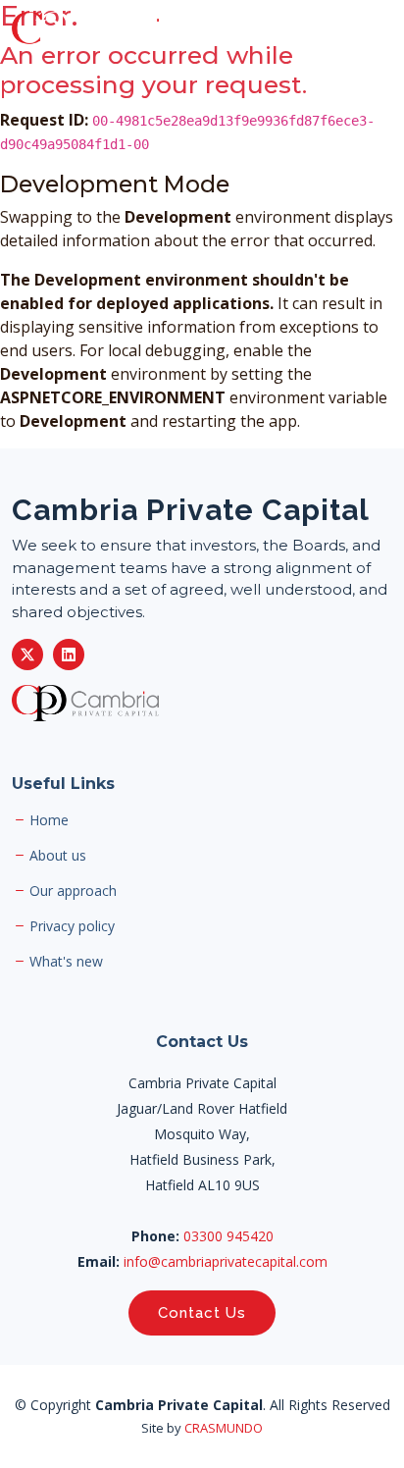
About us (57, 856)
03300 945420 (228, 1236)
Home (49, 820)
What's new (66, 962)
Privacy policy (72, 926)
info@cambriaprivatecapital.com (226, 1261)
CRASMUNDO (223, 1428)
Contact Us (202, 1313)
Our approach (73, 891)
